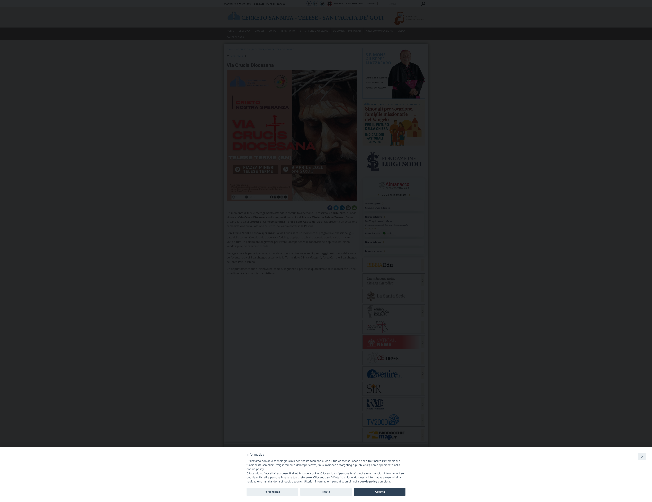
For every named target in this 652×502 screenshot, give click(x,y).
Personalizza (272, 491)
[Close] (642, 456)
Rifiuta (326, 491)
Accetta (380, 491)
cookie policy (368, 481)
